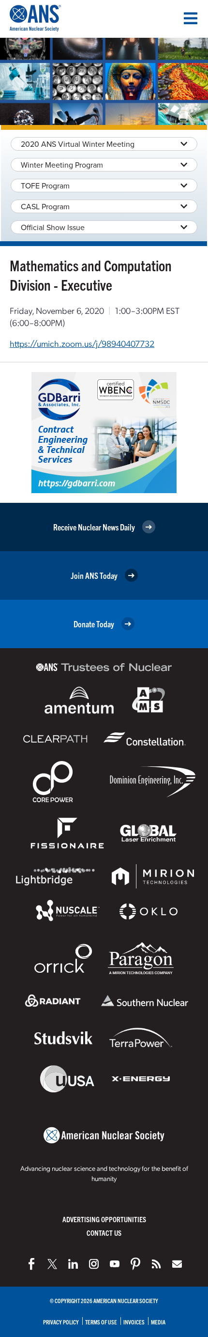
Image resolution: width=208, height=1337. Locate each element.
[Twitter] (52, 1264)
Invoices (134, 1321)
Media (158, 1321)
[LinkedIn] (73, 1264)
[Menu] (190, 18)
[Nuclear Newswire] (156, 1264)
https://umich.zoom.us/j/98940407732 (82, 343)
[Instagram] (94, 1264)
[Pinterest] (135, 1264)
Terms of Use (101, 1321)
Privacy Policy (61, 1321)
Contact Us (104, 1232)
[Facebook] (31, 1264)
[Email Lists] (177, 1264)
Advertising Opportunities (104, 1219)
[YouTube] (114, 1264)
